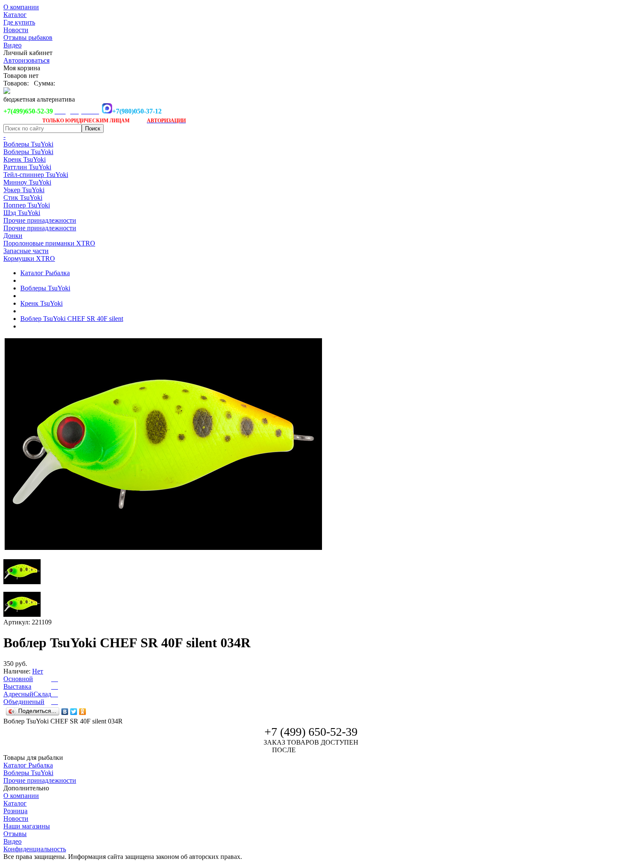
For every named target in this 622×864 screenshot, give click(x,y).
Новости (15, 29)
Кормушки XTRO (29, 258)
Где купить (19, 22)
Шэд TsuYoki (21, 212)
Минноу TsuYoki (27, 182)
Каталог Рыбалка (45, 272)
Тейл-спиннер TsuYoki (35, 174)
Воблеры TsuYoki (28, 144)
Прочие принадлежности (39, 220)
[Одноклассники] (82, 711)
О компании (21, 7)
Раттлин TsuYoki (27, 167)
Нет (37, 671)
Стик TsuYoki (22, 197)
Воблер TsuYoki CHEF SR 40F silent (71, 318)
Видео (12, 45)
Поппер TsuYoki (26, 205)
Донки (12, 235)
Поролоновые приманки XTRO (49, 243)
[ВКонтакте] (65, 711)
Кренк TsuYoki (24, 159)
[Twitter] (73, 711)
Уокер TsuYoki (23, 189)
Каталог (15, 14)
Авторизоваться (26, 60)
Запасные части (26, 250)
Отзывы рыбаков (27, 37)
